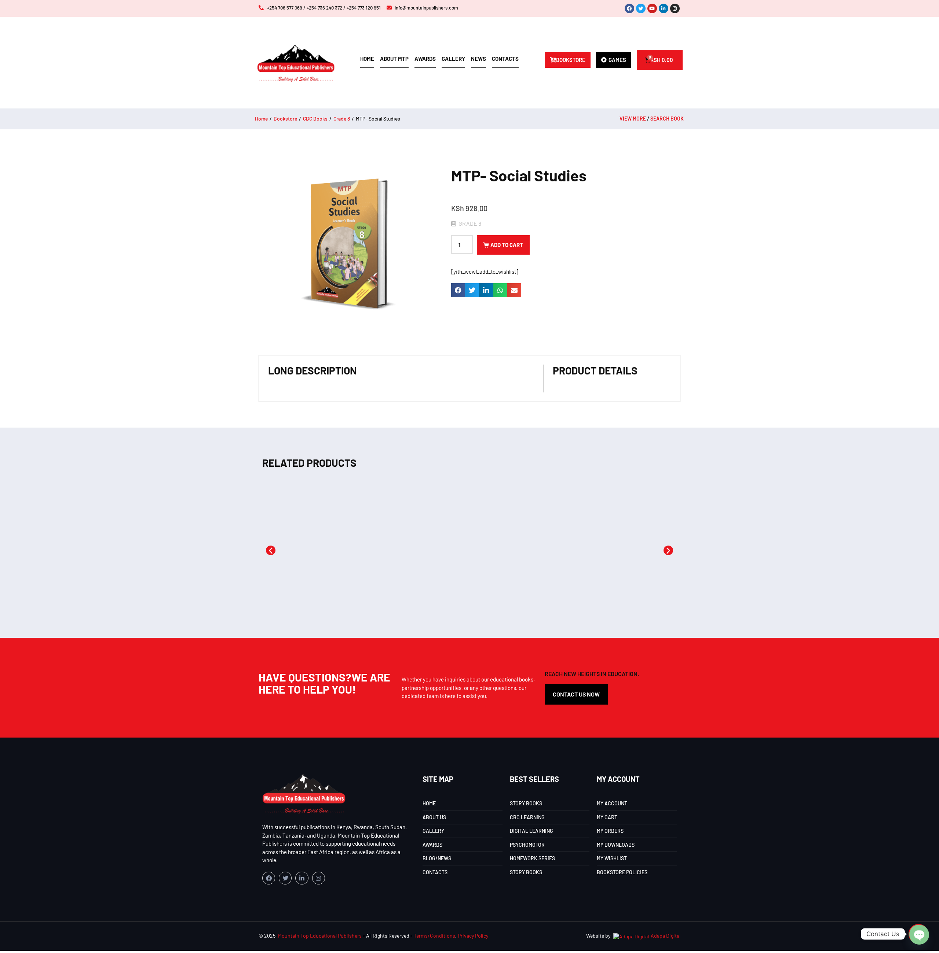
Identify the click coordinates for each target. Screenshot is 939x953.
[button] (458, 290)
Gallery (453, 58)
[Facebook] (629, 8)
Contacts (505, 58)
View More (633, 118)
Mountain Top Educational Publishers (320, 935)
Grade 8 (341, 118)
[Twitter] (641, 8)
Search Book (667, 118)
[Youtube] (652, 8)
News (478, 58)
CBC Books (315, 118)
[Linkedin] (663, 8)
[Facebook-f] (268, 878)
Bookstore (285, 118)
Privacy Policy (473, 935)
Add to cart (506, 244)
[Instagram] (675, 8)
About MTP (394, 58)
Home (367, 58)
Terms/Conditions (434, 935)
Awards (425, 58)
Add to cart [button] (298, 591)
